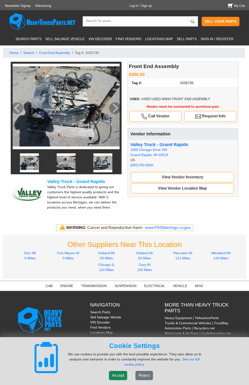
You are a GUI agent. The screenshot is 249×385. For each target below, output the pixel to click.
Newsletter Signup (17, 6)
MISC (199, 286)
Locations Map (101, 332)
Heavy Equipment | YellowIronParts (192, 318)
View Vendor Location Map (182, 188)
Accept (118, 375)
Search (28, 53)
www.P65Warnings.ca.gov (167, 228)
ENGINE (66, 286)
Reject (144, 375)
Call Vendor (158, 116)
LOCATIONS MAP (159, 39)
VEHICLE (180, 286)
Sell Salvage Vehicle (105, 317)
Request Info (213, 116)
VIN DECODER (100, 39)
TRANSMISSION (94, 286)
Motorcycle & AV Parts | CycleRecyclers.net (198, 333)
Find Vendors (100, 327)
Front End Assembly (54, 53)
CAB (49, 286)
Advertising (43, 6)
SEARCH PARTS (28, 39)
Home (13, 53)
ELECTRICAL (154, 286)
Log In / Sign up (140, 6)
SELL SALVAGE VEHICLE (65, 39)
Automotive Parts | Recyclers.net (190, 328)
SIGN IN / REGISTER (217, 39)
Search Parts (100, 312)
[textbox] (97, 21)
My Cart (239, 6)
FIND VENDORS (128, 39)
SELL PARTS (187, 39)
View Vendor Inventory (182, 177)
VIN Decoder (100, 322)
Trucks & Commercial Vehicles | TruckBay (196, 323)
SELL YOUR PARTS (220, 21)
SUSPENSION (125, 286)
